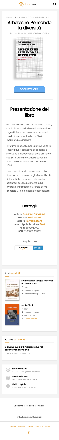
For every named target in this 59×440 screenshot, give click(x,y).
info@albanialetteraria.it (29, 417)
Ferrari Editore (34, 221)
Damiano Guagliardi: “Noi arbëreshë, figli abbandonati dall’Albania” (24, 348)
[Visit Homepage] (29, 4)
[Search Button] (55, 4)
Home (9, 17)
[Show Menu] (4, 4)
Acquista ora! (29, 89)
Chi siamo (18, 405)
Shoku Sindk (27, 305)
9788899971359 (30, 319)
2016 (42, 224)
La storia (30, 405)
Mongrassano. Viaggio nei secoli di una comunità (37, 282)
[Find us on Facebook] (29, 432)
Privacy (41, 405)
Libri (16, 17)
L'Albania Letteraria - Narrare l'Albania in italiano (29, 426)
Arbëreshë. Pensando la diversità (34, 17)
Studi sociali (34, 217)
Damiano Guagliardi (34, 214)
